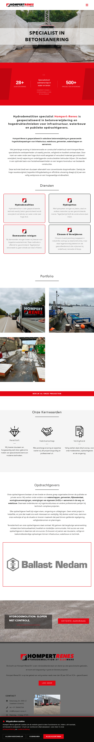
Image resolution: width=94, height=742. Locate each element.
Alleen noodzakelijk (14, 736)
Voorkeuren (34, 736)
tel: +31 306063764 (17, 707)
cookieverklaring (23, 729)
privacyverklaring (9, 729)
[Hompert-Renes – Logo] (20, 3)
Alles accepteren (53, 736)
